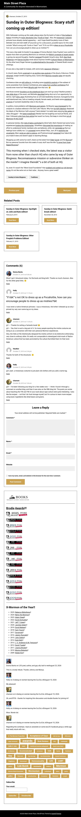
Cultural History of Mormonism (62, 60)
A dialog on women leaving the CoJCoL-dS (28, 680)
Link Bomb (22, 766)
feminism (68, 751)
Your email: (10, 786)
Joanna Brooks (20, 648)
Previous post (14, 190)
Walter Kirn (19, 653)
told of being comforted (33, 123)
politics (10, 776)
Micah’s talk (32, 88)
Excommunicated (26, 751)
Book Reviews (43, 741)
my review (35, 52)
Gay (10, 756)
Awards (19, 508)
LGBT (60, 761)
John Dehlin (19, 638)
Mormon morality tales (53, 76)
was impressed (60, 106)
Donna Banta (18, 272)
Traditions (34, 177)
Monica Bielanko (21, 650)
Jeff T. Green (20, 622)
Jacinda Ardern (20, 625)
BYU (54, 741)
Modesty (48, 766)
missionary (61, 38)
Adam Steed (19, 617)
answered (31, 131)
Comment (10, 418)
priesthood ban (32, 776)
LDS (51, 761)
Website (9, 465)
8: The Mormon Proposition (16, 736)
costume (68, 38)
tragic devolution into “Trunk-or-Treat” (35, 38)
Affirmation (68, 736)
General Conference (60, 756)
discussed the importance (52, 126)
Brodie (10, 508)
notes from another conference (54, 85)
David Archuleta (21, 620)
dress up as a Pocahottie (63, 45)
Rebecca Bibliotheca (22, 612)
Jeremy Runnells (21, 635)
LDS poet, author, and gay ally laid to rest (34, 666)
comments (64, 741)
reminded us (59, 128)
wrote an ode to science (28, 133)
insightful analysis (51, 82)
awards (27, 741)
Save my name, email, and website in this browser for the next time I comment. (34, 476)
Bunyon (69, 140)
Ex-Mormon (11, 751)
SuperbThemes (56, 813)
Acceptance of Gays (39, 736)
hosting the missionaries (24, 126)
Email (9, 453)
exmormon (40, 751)
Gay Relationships (45, 756)
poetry (66, 771)
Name (9, 441)
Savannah (19, 633)
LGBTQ (10, 766)
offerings (54, 69)
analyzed (26, 73)
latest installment (29, 114)
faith (49, 751)
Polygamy (20, 776)
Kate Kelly (18, 640)
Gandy (57, 140)
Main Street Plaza (15, 3)
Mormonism (33, 771)
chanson (16, 319)
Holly (15, 365)
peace (57, 771)
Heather (16, 349)
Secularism (44, 776)
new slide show (12, 94)
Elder (52, 140)
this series (68, 111)
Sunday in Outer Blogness (17, 177)
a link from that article (26, 116)
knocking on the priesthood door (32, 92)
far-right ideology (60, 109)
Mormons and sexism (37, 106)
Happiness (11, 761)
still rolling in (26, 82)
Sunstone (55, 776)
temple (65, 776)
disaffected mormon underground (39, 746)
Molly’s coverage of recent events (61, 55)
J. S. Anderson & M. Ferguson (26, 643)
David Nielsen (20, 627)
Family (58, 751)
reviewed (38, 57)
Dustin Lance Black (58, 746)
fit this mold (18, 119)
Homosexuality (38, 761)
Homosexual (23, 761)
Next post (67, 190)
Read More (12, 220)
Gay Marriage (31, 756)
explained (57, 133)
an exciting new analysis (41, 73)
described (41, 94)
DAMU (23, 746)
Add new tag (56, 736)
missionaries (37, 766)
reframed (9, 76)
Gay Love (20, 756)
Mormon (61, 765)
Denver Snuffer (23, 60)
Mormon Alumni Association (15, 771)
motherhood (48, 771)
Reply (8, 284)
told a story (20, 97)
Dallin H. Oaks (12, 746)
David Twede (20, 645)
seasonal (47, 69)
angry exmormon (12, 741)
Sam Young (19, 630)
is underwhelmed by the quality (42, 62)
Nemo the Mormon (22, 615)
